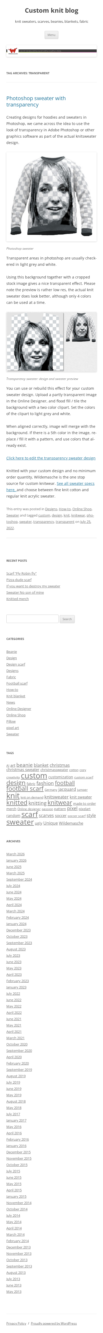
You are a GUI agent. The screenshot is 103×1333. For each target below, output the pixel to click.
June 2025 (13, 866)
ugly (38, 823)
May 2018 (13, 1107)
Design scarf (15, 664)
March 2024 (15, 911)
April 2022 (14, 1012)
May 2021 (13, 1025)
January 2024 (16, 923)
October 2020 (16, 1044)
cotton (73, 770)
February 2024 (17, 917)
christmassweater (54, 769)
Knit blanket (15, 696)
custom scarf (83, 777)
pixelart (85, 808)
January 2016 (16, 1145)
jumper (82, 789)
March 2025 (15, 873)
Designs (51, 509)
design (57, 515)
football (65, 783)
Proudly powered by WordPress (54, 1323)
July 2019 (13, 1082)
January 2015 (16, 1196)
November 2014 (18, 1202)
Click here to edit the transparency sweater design (51, 458)
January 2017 (16, 1120)
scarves (46, 815)
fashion (45, 783)
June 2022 (13, 999)
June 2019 (13, 1088)
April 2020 (14, 1057)
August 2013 (16, 1272)
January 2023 (16, 987)
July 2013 (13, 1278)
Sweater (12, 515)
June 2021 (13, 1018)
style (91, 815)
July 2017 (13, 1114)
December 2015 (18, 1152)
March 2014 (15, 1234)
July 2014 (13, 1215)
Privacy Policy (16, 1323)
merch (11, 808)
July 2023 (13, 955)
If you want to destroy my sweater (33, 586)
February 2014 (17, 1240)
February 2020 (17, 1063)
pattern (60, 808)
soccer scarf (77, 816)
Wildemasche (71, 823)
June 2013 (13, 1285)
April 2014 (14, 1228)
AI (7, 765)
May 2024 (13, 898)
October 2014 (16, 1209)
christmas (60, 765)
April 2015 (14, 1190)
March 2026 (15, 854)
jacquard (67, 789)
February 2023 (17, 980)
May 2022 (13, 1006)
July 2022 (13, 993)
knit (67, 515)
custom (44, 515)
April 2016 (14, 1133)
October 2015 (16, 1164)
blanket (41, 765)
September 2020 (19, 1050)
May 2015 (13, 1183)
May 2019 (13, 1095)
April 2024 (14, 904)
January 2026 (16, 860)
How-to (65, 509)
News (10, 702)
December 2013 (18, 1247)
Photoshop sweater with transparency (36, 101)
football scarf (25, 788)
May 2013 (13, 1291)
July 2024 (13, 885)
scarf (29, 814)
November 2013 (18, 1253)
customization (60, 776)
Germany (51, 790)
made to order (84, 803)
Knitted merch (17, 598)
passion (47, 809)
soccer (61, 815)
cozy (82, 770)
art (12, 765)
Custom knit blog (51, 10)
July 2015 (13, 1171)
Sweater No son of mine (25, 592)
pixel (72, 808)
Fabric (11, 677)
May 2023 (13, 968)
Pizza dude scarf (18, 579)
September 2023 (19, 942)
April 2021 (14, 1031)
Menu (51, 35)
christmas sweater (22, 769)
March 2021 (15, 1037)
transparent (65, 521)
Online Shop (82, 509)
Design (11, 658)
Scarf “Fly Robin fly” (21, 573)
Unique (50, 823)
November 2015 (18, 1158)
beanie (24, 764)
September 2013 (19, 1266)
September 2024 (19, 879)
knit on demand (32, 797)
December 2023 (18, 930)
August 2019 (16, 1076)
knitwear (78, 515)
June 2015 (13, 1177)
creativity (13, 777)
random (13, 815)
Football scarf (16, 683)
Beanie (11, 651)
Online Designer (18, 708)
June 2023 (13, 961)
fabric (31, 783)
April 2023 (14, 974)
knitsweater (56, 797)
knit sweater (81, 797)
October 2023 (16, 936)
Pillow (11, 721)
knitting (37, 802)
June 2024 (13, 892)
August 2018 (16, 1101)
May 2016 (13, 1126)
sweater (25, 521)
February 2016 (17, 1139)
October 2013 (16, 1259)
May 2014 (13, 1221)
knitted (16, 802)
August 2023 (16, 949)
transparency (43, 521)
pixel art (12, 727)
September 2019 (19, 1069)
